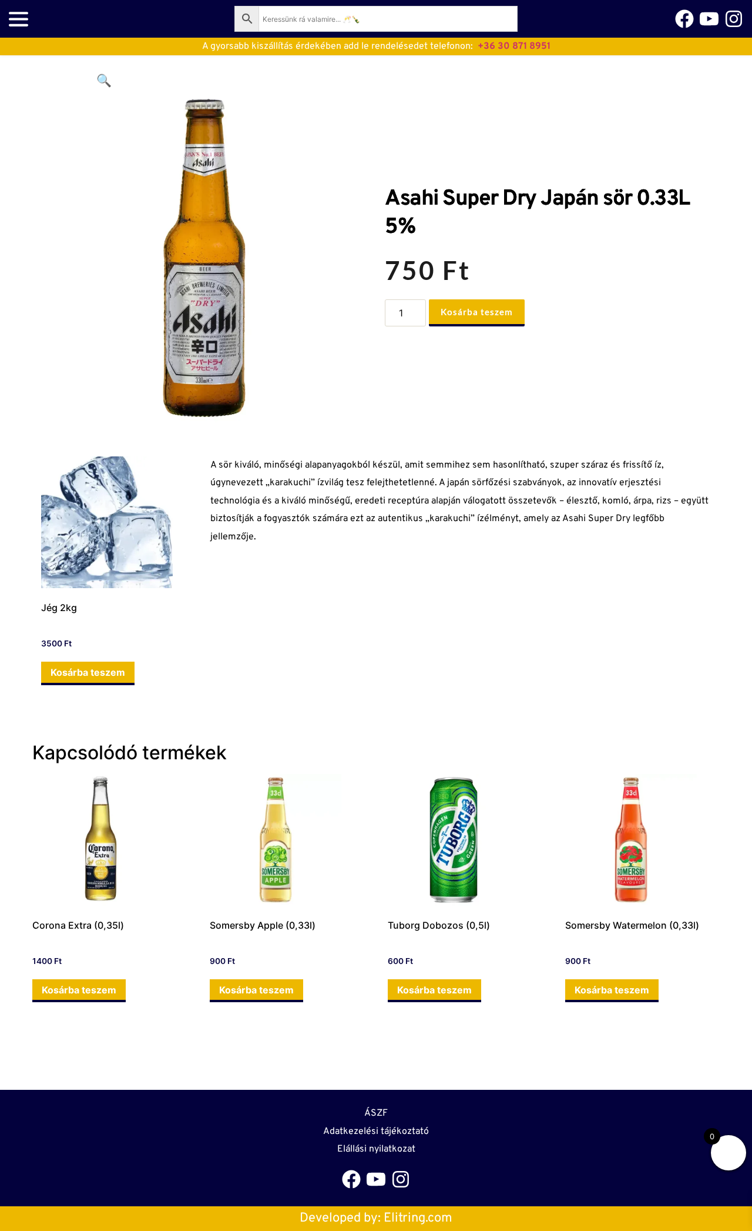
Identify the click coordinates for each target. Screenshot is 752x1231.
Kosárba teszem (477, 311)
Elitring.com (418, 1218)
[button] (104, 80)
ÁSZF (376, 1113)
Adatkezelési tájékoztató (376, 1131)
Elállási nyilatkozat (376, 1149)
